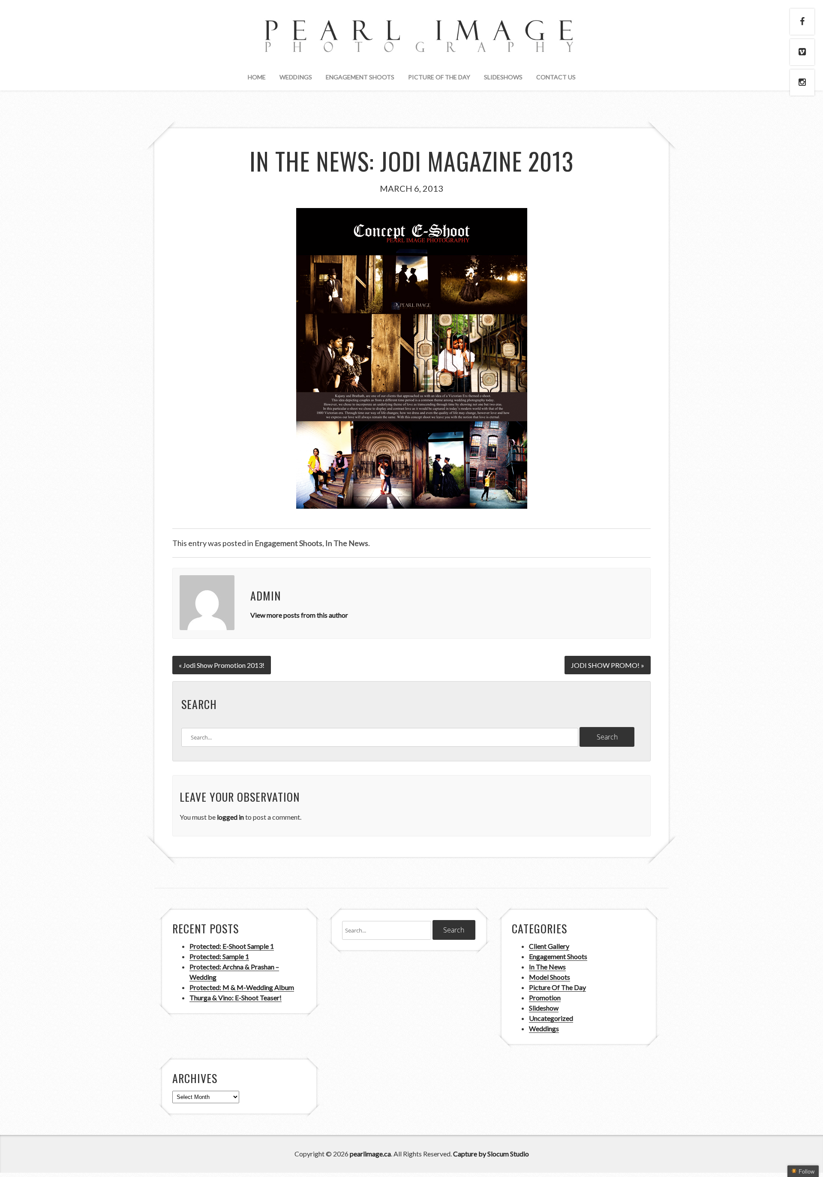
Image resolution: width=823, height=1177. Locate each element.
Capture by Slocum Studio (491, 1154)
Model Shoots (549, 977)
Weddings (295, 77)
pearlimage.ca (370, 1154)
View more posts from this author (299, 615)
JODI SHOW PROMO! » (607, 665)
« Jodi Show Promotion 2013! (221, 665)
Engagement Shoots (360, 77)
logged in (230, 817)
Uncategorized (551, 1018)
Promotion (545, 997)
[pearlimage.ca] (411, 45)
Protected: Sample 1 (219, 956)
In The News (346, 543)
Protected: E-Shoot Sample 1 (231, 946)
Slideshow (544, 1008)
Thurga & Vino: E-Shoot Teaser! (235, 997)
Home (257, 77)
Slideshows (503, 77)
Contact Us (556, 77)
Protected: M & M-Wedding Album (241, 987)
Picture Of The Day (439, 77)
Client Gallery (549, 946)
